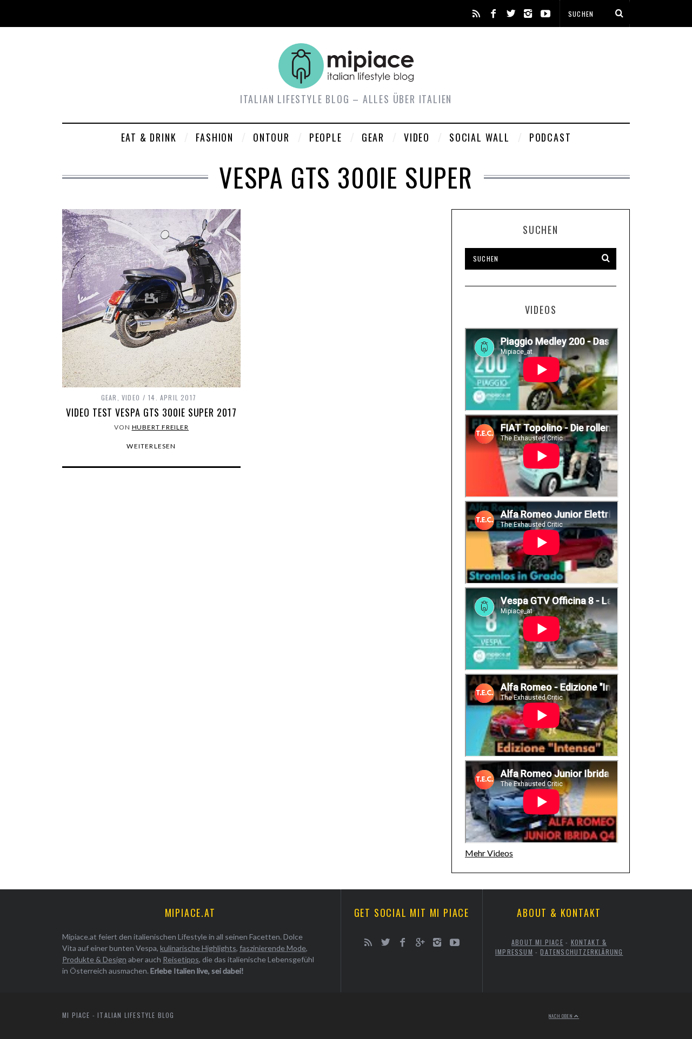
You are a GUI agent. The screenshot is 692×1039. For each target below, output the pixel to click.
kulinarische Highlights (198, 948)
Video (417, 137)
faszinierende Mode (272, 948)
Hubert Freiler (160, 427)
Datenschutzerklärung (581, 951)
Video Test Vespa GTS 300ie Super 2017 (151, 412)
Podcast (550, 137)
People (325, 137)
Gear (373, 137)
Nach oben (561, 1016)
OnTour (271, 137)
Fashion (215, 137)
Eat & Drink (149, 137)
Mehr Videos (489, 853)
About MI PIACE (537, 942)
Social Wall (479, 137)
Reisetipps (181, 959)
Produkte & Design (94, 959)
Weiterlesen (151, 446)
